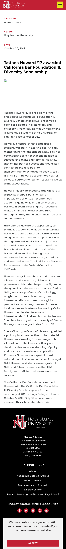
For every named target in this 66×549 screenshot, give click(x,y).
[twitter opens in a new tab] (26, 510)
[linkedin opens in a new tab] (46, 510)
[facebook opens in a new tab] (19, 510)
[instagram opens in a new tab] (40, 510)
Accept (33, 543)
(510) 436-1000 (33, 455)
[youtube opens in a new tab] (33, 510)
